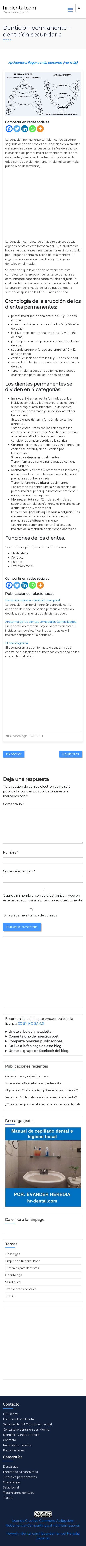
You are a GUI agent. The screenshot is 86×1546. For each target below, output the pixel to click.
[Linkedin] (24, 128)
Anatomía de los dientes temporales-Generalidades (40, 622)
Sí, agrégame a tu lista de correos (30, 915)
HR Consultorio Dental (18, 1419)
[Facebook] (9, 128)
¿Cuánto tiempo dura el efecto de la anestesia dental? (42, 1104)
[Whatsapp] (32, 128)
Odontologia (18, 736)
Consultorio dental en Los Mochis (26, 1429)
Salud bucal (13, 1282)
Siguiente (69, 754)
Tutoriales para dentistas (22, 1268)
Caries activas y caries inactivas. (27, 1076)
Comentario (13, 804)
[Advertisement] (43, 204)
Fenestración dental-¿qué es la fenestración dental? (41, 1097)
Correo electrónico (19, 871)
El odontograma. (16, 643)
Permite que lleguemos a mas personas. (41, 1032)
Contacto (9, 1440)
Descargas (12, 1254)
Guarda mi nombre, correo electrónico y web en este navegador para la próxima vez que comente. (43, 898)
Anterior (15, 754)
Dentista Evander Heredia (21, 1435)
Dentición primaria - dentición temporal (32, 600)
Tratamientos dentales (20, 1289)
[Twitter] (16, 128)
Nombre (11, 852)
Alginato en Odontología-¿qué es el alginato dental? (41, 1090)
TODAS (34, 736)
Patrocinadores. (14, 1450)
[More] (40, 128)
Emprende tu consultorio (22, 1261)
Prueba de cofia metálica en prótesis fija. (33, 1083)
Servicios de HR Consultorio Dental (27, 1424)
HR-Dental (10, 1414)
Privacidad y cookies (17, 1445)
